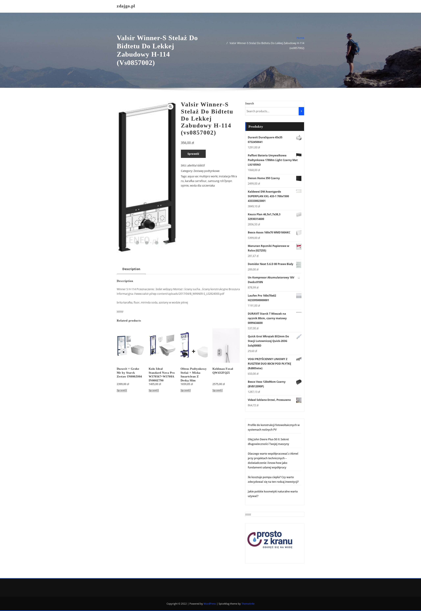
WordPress (210, 603)
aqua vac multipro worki (203, 176)
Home (300, 38)
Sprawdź (193, 154)
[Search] (301, 111)
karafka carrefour (196, 181)
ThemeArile (247, 603)
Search (249, 103)
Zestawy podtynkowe (207, 171)
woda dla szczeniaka (202, 185)
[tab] (131, 270)
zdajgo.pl (126, 6)
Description (131, 269)
